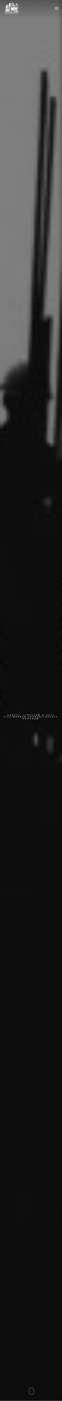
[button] (56, 8)
